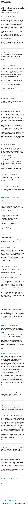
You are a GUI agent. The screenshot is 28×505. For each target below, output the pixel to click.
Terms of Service (4, 500)
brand (11, 12)
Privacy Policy (12, 500)
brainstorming (15, 12)
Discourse (8, 503)
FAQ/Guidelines (14, 497)
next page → (3, 488)
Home (2, 497)
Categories (7, 497)
